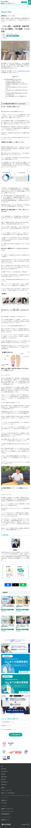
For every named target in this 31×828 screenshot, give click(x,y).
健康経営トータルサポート (6, 808)
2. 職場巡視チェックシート (6, 725)
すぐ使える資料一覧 (15, 734)
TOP (2, 766)
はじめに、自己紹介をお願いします (13, 80)
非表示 (16, 76)
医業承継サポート (4, 819)
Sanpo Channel (4, 771)
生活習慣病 (4, 37)
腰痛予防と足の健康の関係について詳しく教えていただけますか (16, 84)
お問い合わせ (3, 784)
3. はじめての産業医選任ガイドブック (8, 729)
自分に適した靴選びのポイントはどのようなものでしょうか (16, 87)
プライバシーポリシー (5, 790)
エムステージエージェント (6, 811)
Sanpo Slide (3, 768)
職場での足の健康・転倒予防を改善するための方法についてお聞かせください (16, 94)
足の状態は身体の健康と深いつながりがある (12, 79)
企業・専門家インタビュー (12, 35)
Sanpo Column (4, 776)
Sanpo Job (3, 779)
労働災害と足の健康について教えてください (14, 82)
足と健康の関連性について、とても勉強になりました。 (16, 97)
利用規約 (3, 787)
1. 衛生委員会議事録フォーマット (7, 721)
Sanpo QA (3, 774)
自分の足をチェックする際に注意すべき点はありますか (16, 90)
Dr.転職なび (3, 800)
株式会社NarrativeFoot (23, 71)
